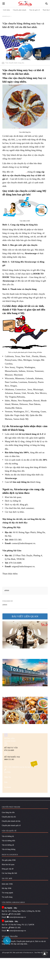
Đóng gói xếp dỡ (7, 869)
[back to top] (45, 954)
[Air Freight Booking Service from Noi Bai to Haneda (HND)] (25, 672)
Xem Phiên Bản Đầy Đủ (41, 952)
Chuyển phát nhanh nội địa (11, 821)
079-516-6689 (15, 914)
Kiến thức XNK (7, 884)
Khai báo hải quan (8, 864)
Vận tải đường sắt (8, 845)
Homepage (6, 16)
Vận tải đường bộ (8, 836)
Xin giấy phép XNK (9, 860)
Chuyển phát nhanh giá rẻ (25, 941)
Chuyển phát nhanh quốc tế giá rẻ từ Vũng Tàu (23, 578)
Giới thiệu (6, 10)
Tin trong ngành (7, 893)
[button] (25, 106)
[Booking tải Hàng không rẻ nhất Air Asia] (25, 3)
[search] (46, 4)
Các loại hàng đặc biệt (9, 873)
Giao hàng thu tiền (8, 812)
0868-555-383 (15, 928)
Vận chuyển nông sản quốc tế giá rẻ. (18, 583)
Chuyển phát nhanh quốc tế (11, 825)
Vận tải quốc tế (34, 10)
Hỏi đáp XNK (6, 888)
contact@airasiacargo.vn (17, 917)
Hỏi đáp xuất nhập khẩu (19, 944)
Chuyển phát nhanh (19, 10)
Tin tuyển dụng (7, 897)
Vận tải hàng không (8, 849)
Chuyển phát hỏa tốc (9, 817)
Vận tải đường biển (8, 841)
